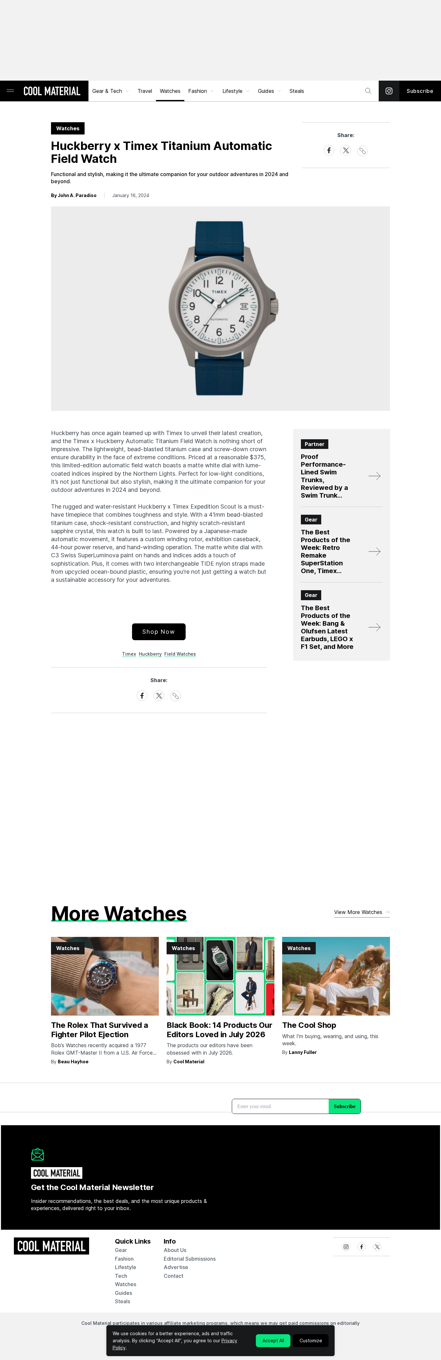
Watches (170, 91)
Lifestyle (232, 91)
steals (297, 91)
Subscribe (420, 91)
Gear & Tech (107, 91)
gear (121, 1250)
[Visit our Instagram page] (389, 91)
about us (175, 1250)
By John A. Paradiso (74, 195)
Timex (129, 654)
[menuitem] (111, 91)
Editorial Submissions (190, 1259)
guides (123, 1293)
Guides (266, 91)
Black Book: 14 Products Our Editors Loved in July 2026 (219, 1029)
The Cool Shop (309, 1025)
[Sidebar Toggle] (10, 91)
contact (173, 1276)
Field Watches (180, 654)
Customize (311, 1340)
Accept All (273, 1340)
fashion (124, 1259)
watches (125, 1284)
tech (121, 1276)
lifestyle (125, 1267)
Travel (145, 91)
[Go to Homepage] (52, 91)
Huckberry (150, 654)
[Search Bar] (368, 91)
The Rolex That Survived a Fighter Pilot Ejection (99, 1029)
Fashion (197, 91)
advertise (176, 1267)
